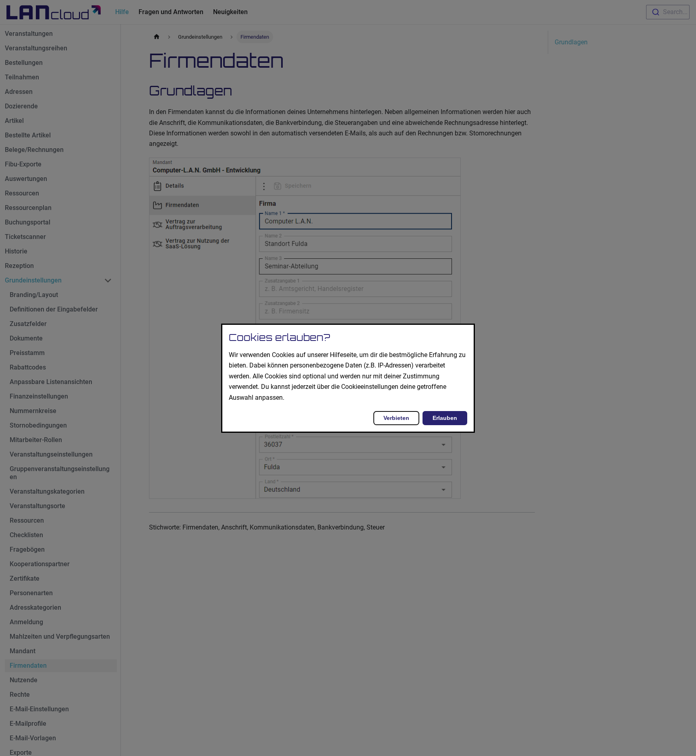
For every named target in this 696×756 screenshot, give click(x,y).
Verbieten (396, 417)
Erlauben (445, 417)
